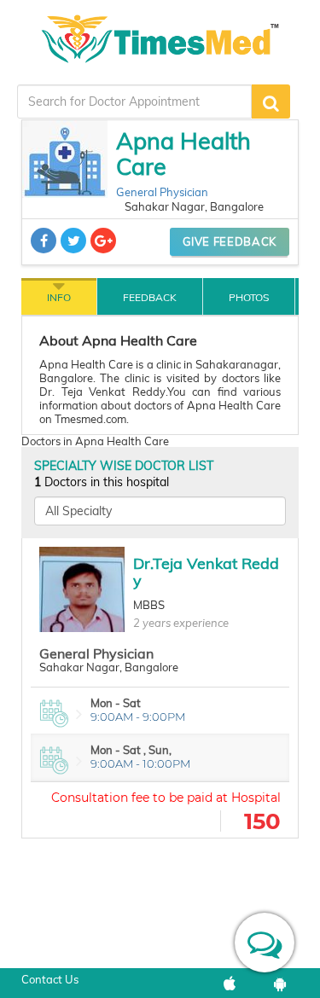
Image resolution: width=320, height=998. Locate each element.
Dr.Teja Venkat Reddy (206, 572)
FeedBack (150, 297)
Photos (249, 297)
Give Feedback (229, 241)
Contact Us (50, 979)
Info (59, 297)
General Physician (162, 192)
